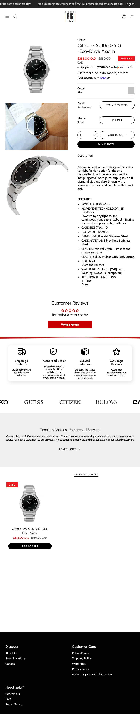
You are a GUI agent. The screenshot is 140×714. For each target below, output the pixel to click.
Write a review (70, 324)
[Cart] (132, 16)
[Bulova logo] (106, 402)
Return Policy (80, 653)
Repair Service (14, 704)
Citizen (81, 39)
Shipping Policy (82, 658)
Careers (10, 663)
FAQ (8, 699)
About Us (11, 653)
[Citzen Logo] (70, 402)
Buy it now (106, 144)
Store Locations (15, 658)
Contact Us (12, 694)
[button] (15, 16)
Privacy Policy (80, 669)
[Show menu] (7, 16)
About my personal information (92, 674)
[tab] (85, 156)
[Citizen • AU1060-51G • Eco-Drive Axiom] (30, 503)
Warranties (79, 663)
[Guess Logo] (33, 402)
